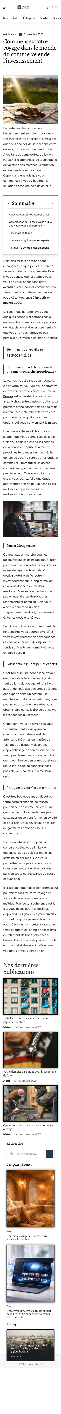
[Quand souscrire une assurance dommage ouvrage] (30, 1103)
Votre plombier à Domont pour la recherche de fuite (29, 1073)
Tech (9, 1306)
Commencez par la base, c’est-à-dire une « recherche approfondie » (30, 223)
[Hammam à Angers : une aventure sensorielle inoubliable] (30, 1198)
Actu (6, 1080)
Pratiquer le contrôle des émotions (29, 247)
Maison (8, 1027)
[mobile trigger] (6, 7)
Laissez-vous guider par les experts (29, 240)
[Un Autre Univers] (23, 7)
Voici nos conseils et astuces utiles (29, 214)
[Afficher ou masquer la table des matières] (44, 203)
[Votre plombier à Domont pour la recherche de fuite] (30, 1050)
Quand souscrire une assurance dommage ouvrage (28, 1127)
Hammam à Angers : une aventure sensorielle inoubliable (27, 1237)
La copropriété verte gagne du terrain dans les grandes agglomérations (28, 1348)
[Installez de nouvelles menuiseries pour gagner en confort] (30, 996)
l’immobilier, (28, 463)
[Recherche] (46, 7)
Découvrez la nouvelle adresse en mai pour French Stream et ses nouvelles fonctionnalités (29, 1314)
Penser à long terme (20, 232)
